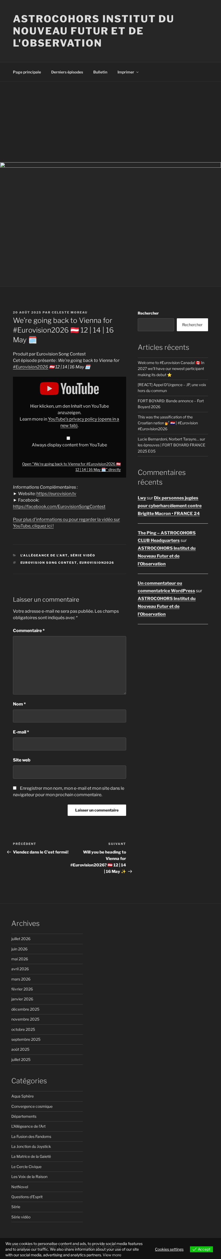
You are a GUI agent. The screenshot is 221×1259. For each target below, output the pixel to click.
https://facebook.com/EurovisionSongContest (59, 506)
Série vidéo (83, 555)
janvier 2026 (22, 999)
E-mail (21, 732)
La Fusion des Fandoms (31, 1136)
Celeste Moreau (70, 312)
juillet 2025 (20, 1059)
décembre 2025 (25, 1009)
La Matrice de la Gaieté (31, 1156)
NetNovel (19, 1186)
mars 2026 (20, 979)
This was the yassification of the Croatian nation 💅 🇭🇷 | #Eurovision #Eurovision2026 (168, 423)
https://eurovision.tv (56, 493)
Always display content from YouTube (69, 444)
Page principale (27, 72)
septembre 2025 (25, 1039)
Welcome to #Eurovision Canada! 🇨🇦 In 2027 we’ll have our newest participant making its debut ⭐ (171, 368)
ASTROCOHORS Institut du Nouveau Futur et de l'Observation (93, 31)
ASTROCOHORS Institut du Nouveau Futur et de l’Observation (167, 556)
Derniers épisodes (67, 72)
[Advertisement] (110, 122)
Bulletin (100, 72)
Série (15, 1206)
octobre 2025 (23, 1029)
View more (112, 1255)
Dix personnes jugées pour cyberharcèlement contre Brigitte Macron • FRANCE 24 (170, 505)
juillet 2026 (20, 938)
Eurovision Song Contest (48, 563)
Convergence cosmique (32, 1106)
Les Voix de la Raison (29, 1176)
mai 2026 (19, 959)
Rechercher (148, 313)
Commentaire (29, 630)
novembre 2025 (25, 1019)
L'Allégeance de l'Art (44, 555)
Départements (23, 1116)
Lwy (142, 497)
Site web (21, 760)
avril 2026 (20, 969)
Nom (19, 704)
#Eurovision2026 (30, 366)
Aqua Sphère (22, 1096)
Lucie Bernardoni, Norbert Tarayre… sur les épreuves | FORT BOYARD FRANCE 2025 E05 (171, 445)
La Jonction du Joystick (31, 1146)
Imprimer (126, 72)
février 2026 (22, 989)
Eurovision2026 (97, 563)
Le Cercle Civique (26, 1166)
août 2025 (20, 1049)
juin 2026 (19, 949)
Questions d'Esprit (27, 1196)
